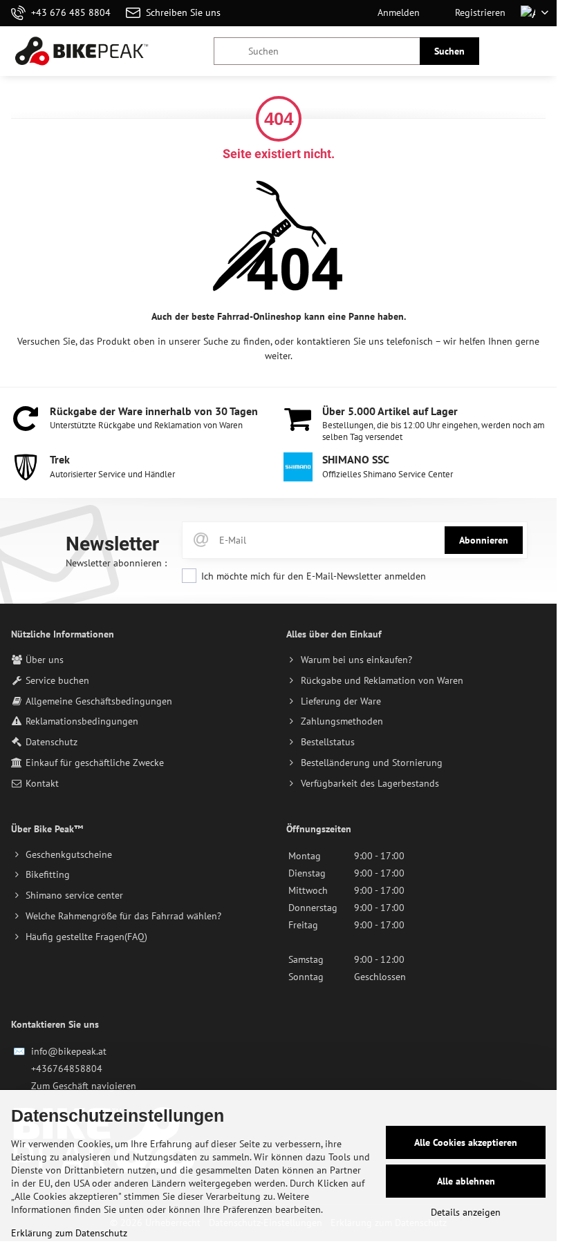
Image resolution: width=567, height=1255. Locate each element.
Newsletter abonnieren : (116, 563)
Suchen (449, 51)
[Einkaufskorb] (506, 51)
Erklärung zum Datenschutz (69, 1233)
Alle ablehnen (466, 1181)
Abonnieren (483, 540)
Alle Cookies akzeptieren (465, 1142)
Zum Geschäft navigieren (83, 1086)
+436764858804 (66, 1068)
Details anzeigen (466, 1212)
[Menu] (540, 51)
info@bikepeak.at (68, 1051)
